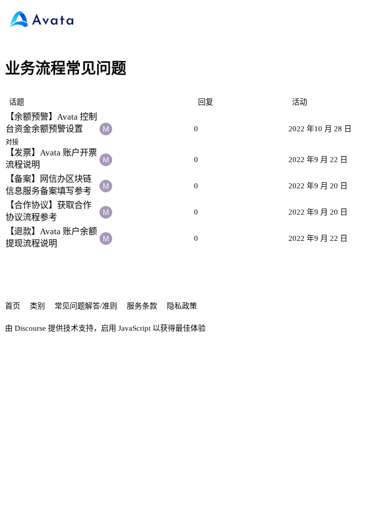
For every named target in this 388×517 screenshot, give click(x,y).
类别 (37, 306)
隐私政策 (182, 306)
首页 (12, 306)
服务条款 (142, 306)
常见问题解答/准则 (86, 306)
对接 (12, 141)
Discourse (30, 328)
